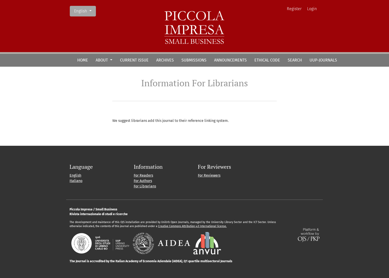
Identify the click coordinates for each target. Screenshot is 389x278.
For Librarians (145, 186)
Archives (165, 60)
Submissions (193, 60)
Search (295, 60)
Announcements (230, 60)
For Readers (143, 175)
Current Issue (134, 60)
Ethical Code (267, 60)
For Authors (143, 181)
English (85, 11)
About (102, 60)
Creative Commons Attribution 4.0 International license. (192, 226)
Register (294, 8)
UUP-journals (323, 60)
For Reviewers (209, 175)
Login (312, 8)
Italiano (76, 181)
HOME (82, 60)
